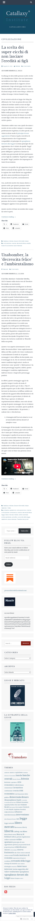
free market (19, 807)
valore (21, 878)
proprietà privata (9, 847)
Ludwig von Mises (20, 831)
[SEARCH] (31, 2)
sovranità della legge (24, 517)
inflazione (18, 812)
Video (9, 508)
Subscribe (24, 531)
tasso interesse (18, 245)
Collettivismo (19, 785)
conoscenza (13, 512)
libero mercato (9, 514)
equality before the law (12, 805)
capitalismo (12, 510)
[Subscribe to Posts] (5, 893)
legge (3, 514)
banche (19, 775)
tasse (19, 866)
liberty (24, 827)
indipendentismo (9, 812)
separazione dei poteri (19, 858)
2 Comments (26, 66)
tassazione (14, 866)
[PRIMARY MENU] (4, 2)
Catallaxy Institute (8, 241)
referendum (13, 850)
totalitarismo (14, 872)
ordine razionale (23, 514)
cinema (29, 510)
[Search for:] (12, 643)
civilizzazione (7, 243)
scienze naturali (25, 853)
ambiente (6, 510)
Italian (27, 241)
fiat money (12, 807)
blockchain (7, 782)
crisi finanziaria (19, 794)
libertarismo (18, 827)
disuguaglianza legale (12, 800)
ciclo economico (21, 510)
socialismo (7, 861)
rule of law (17, 853)
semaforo (15, 517)
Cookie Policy (12, 913)
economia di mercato (10, 802)
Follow (8, 564)
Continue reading (8, 217)
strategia (7, 866)
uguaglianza (24, 872)
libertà (16, 514)
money (14, 834)
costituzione (8, 791)
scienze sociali (8, 855)
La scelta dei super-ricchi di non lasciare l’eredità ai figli (14, 54)
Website (17, 66)
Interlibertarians (10, 815)
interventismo (22, 814)
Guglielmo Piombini (20, 809)
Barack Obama (17, 779)
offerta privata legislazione (21, 837)
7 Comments (14, 269)
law (18, 819)
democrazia (15, 797)
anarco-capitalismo (16, 772)
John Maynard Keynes (10, 819)
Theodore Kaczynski (22, 519)
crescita (14, 243)
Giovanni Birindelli (19, 241)
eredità (29, 243)
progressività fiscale (24, 844)
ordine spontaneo (6, 517)
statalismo (4, 519)
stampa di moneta (10, 863)
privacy (15, 844)
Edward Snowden (22, 802)
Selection (4, 508)
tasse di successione (7, 245)
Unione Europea (15, 878)
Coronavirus (18, 787)
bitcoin (25, 778)
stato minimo (21, 863)
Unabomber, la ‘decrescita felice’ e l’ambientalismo (17, 259)
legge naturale (9, 823)
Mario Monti (8, 834)
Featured (5, 269)
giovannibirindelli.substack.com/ (15, 590)
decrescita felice (21, 243)
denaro (25, 796)
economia (24, 800)
